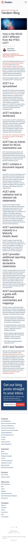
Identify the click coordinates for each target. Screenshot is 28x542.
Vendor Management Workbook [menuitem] (9, 495)
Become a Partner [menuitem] (5, 477)
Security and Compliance (16, 55)
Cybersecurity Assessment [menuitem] (8, 428)
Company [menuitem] (4, 503)
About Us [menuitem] (3, 505)
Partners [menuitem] (4, 472)
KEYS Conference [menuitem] (5, 484)
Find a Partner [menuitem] (4, 474)
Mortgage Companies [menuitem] (6, 456)
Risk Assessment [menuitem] (5, 442)
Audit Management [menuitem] (5, 421)
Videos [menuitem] (3, 489)
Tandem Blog (10, 13)
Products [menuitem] (4, 419)
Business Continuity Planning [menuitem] (8, 423)
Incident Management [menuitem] (6, 432)
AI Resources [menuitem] (4, 498)
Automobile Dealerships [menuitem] (7, 467)
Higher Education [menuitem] (5, 465)
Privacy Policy (17, 532)
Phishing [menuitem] (3, 437)
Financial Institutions (8, 56)
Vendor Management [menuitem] (6, 444)
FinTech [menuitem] (3, 458)
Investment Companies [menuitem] (7, 460)
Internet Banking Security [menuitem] (7, 435)
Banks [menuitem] (2, 451)
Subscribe (20, 404)
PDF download (14, 93)
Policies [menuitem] (3, 439)
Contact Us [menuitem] (4, 507)
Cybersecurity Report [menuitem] (6, 493)
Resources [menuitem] (5, 482)
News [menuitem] (2, 514)
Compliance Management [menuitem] (7, 425)
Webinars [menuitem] (3, 491)
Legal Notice (10, 532)
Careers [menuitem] (3, 510)
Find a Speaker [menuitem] (5, 516)
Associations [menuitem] (4, 512)
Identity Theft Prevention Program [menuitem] (9, 430)
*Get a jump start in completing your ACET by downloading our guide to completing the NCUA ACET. (14, 136)
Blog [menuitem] (2, 486)
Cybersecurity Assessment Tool (11, 54)
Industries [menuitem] (5, 449)
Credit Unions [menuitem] (4, 453)
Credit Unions (6, 55)
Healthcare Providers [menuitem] (6, 463)
